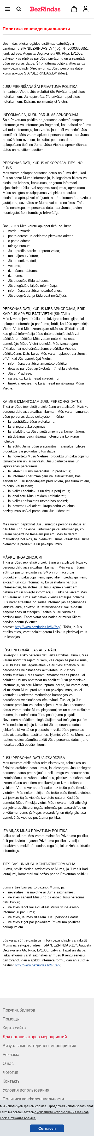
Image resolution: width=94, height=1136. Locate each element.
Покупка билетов (19, 1010)
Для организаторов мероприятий (35, 1037)
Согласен (47, 1128)
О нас (8, 1063)
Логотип (10, 1072)
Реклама (11, 1054)
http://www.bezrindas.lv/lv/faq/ (37, 627)
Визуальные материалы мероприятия (39, 1045)
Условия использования (26, 1090)
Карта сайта (14, 1028)
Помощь (11, 1019)
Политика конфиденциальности (33, 1099)
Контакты (12, 1081)
